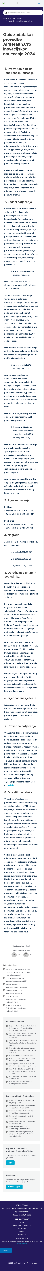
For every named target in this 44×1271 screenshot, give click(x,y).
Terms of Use (32, 1263)
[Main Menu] (39, 3)
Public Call (22, 1228)
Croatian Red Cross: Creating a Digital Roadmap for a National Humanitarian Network (23, 1043)
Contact (6, 1250)
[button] (15, 955)
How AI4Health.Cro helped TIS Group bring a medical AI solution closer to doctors (22, 1071)
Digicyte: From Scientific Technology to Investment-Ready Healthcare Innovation (22, 1035)
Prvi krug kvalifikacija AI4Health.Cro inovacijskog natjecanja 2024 (16, 1008)
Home (22, 1222)
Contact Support (14, 1187)
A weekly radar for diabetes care (21, 1055)
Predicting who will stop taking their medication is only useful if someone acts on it (22, 1050)
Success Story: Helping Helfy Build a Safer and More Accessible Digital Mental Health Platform (22, 1028)
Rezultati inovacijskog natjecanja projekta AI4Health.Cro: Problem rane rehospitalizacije (18, 972)
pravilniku (10, 785)
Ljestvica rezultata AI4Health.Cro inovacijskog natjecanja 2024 (16, 999)
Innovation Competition (22, 1225)
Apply (10, 1162)
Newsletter (22, 1234)
